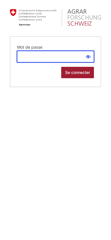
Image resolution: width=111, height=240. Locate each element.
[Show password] (88, 56)
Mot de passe (29, 47)
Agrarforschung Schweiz (55, 18)
